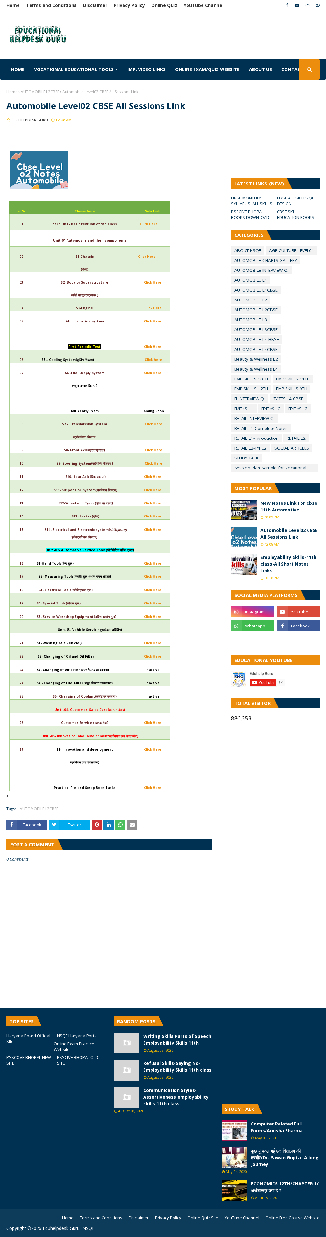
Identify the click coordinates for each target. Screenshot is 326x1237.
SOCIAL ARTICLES (291, 448)
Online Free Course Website (293, 1217)
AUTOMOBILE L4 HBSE (256, 339)
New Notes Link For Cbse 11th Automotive (288, 506)
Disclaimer (95, 5)
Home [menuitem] (18, 69)
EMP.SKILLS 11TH (293, 379)
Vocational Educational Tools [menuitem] (74, 69)
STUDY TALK (246, 458)
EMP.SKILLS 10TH (251, 379)
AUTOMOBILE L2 (250, 300)
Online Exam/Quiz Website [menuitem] (207, 69)
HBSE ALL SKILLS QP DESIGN (296, 200)
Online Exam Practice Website (74, 1046)
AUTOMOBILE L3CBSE (256, 329)
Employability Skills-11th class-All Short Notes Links (288, 564)
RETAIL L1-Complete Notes (260, 428)
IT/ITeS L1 (243, 408)
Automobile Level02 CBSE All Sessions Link (289, 533)
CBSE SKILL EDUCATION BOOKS (295, 214)
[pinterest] (317, 5)
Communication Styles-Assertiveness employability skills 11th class (176, 1097)
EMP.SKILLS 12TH (251, 389)
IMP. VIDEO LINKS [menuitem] (146, 69)
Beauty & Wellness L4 (256, 369)
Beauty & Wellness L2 (256, 359)
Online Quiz (164, 5)
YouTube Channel (203, 5)
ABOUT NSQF (247, 250)
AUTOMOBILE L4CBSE (256, 349)
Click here (153, 360)
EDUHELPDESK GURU (29, 120)
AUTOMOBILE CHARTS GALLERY (265, 260)
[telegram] (252, 639)
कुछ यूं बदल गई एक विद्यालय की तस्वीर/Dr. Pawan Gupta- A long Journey (285, 1157)
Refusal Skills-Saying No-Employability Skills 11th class (177, 1066)
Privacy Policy (129, 5)
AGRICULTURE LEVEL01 (291, 250)
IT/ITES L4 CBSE (288, 398)
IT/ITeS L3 (298, 408)
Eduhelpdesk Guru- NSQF (69, 1228)
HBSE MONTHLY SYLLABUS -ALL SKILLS (251, 200)
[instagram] (307, 5)
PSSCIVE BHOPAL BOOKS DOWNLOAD (250, 214)
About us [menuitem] (260, 69)
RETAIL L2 (296, 438)
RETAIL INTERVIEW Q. (254, 418)
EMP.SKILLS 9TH (291, 389)
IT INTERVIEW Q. (249, 398)
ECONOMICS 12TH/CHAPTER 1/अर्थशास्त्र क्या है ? (285, 1187)
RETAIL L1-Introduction (256, 438)
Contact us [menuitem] (296, 69)
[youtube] (297, 5)
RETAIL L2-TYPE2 (250, 448)
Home (13, 5)
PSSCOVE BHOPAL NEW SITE (28, 1060)
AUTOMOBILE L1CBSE (256, 290)
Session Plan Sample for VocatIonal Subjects (270, 468)
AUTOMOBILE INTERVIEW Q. (261, 270)
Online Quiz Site (203, 1217)
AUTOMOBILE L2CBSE (40, 92)
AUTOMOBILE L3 (250, 319)
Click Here (149, 224)
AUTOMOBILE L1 (250, 280)
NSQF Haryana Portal (77, 1035)
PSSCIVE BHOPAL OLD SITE (77, 1060)
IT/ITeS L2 (270, 408)
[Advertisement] (137, 30)
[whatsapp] (252, 625)
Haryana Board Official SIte (28, 1038)
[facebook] (287, 5)
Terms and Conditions (51, 5)
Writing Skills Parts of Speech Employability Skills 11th (177, 1039)
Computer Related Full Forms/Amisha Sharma (277, 1127)
